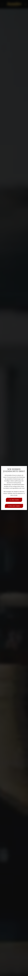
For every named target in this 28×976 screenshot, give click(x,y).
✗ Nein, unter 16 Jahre (14, 506)
